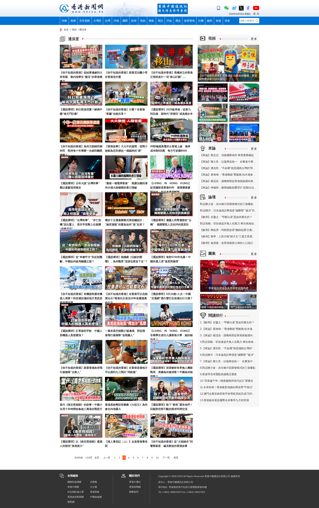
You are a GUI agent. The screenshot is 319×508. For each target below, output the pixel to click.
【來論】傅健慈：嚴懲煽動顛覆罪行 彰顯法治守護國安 (232, 187)
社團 (201, 20)
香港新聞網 (135, 487)
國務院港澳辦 (74, 482)
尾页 (176, 457)
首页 (97, 457)
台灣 (107, 20)
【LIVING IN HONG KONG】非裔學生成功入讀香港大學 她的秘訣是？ (171, 335)
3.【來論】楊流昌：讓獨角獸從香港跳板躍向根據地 (230, 335)
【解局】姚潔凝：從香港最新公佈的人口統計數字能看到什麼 (236, 243)
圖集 (151, 20)
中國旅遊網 (96, 497)
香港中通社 (135, 482)
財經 (134, 20)
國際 (125, 20)
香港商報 (94, 492)
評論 (169, 20)
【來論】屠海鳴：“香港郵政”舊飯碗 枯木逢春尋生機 (230, 174)
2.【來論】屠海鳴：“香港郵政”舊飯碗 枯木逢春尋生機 (231, 328)
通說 (178, 20)
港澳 (73, 20)
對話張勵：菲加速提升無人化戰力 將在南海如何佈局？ (232, 223)
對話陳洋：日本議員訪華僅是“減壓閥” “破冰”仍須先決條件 (234, 210)
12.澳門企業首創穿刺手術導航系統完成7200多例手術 (231, 393)
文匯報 (93, 482)
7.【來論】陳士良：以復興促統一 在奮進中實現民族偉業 (234, 361)
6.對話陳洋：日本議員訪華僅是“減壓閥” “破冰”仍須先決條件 (235, 354)
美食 (227, 20)
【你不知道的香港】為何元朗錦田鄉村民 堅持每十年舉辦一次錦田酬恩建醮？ (81, 150)
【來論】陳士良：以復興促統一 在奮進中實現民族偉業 (233, 161)
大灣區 (97, 20)
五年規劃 (84, 20)
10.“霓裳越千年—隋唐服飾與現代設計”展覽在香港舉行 (232, 380)
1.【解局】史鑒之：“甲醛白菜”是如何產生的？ (227, 322)
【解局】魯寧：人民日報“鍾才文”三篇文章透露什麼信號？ (234, 236)
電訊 (160, 20)
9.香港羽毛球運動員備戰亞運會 (218, 374)
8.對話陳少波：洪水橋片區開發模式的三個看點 (227, 367)
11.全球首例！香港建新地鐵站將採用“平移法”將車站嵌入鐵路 (235, 387)
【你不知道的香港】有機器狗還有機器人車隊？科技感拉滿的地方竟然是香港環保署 (81, 298)
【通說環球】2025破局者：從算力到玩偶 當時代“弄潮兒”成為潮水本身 (171, 114)
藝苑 (209, 20)
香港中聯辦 (73, 487)
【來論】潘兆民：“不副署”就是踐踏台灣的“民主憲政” (231, 168)
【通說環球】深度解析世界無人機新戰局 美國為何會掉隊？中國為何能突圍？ (171, 372)
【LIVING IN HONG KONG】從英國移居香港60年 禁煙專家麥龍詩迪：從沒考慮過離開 (170, 187)
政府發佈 (189, 20)
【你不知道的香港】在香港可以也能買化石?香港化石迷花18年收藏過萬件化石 (126, 298)
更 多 (254, 38)
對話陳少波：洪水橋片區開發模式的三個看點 (226, 204)
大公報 (93, 487)
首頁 (66, 29)
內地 (116, 20)
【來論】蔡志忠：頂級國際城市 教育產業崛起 (227, 155)
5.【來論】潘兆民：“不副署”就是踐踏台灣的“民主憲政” (232, 348)
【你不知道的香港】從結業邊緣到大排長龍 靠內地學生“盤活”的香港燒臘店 (81, 77)
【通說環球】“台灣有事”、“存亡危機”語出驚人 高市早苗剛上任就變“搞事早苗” (80, 224)
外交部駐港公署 (75, 492)
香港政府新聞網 (75, 497)
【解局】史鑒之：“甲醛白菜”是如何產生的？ (226, 217)
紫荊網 (70, 502)
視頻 (142, 20)
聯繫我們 (133, 492)
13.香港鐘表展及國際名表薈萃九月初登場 (224, 400)
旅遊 (218, 20)
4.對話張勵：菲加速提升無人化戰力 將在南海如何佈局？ (233, 341)
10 (157, 457)
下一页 (166, 457)
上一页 (106, 457)
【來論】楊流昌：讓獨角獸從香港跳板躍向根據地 (229, 181)
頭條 (64, 20)
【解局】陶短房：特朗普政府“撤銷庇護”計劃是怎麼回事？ (234, 230)
